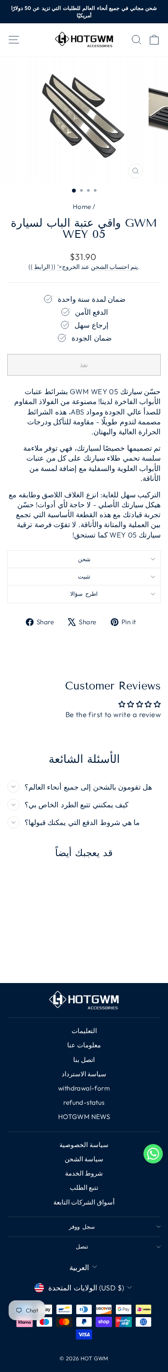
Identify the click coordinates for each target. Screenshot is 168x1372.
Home (82, 206)
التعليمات (84, 1031)
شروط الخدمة (84, 1173)
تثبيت (84, 576)
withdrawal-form (84, 1088)
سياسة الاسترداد (84, 1074)
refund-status (83, 1102)
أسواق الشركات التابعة (84, 1202)
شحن (84, 559)
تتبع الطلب (84, 1187)
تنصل (82, 1246)
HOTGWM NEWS (84, 1117)
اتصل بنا (83, 1060)
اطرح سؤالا (84, 593)
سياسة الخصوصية (83, 1145)
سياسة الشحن (84, 1159)
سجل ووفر (82, 1226)
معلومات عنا (83, 1045)
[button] (153, 1155)
